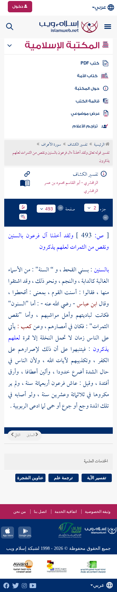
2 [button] (95, 207)
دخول (18, 6)
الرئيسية (99, 145)
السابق (31, 435)
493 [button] (49, 208)
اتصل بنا (40, 511)
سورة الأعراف (51, 145)
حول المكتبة (87, 88)
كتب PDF (90, 63)
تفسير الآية (96, 477)
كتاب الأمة (87, 76)
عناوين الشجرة (30, 477)
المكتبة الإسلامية (63, 45)
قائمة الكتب (87, 101)
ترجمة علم (63, 477)
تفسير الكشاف (77, 145)
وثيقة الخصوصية (97, 511)
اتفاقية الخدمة (66, 511)
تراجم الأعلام (85, 126)
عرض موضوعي (85, 113)
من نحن (19, 511)
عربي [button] (100, 7)
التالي (17, 435)
